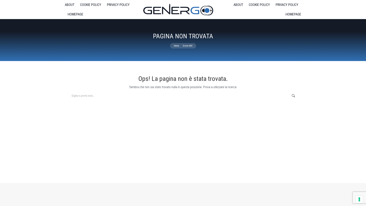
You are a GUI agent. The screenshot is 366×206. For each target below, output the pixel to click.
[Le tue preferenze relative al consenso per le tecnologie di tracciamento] (359, 199)
